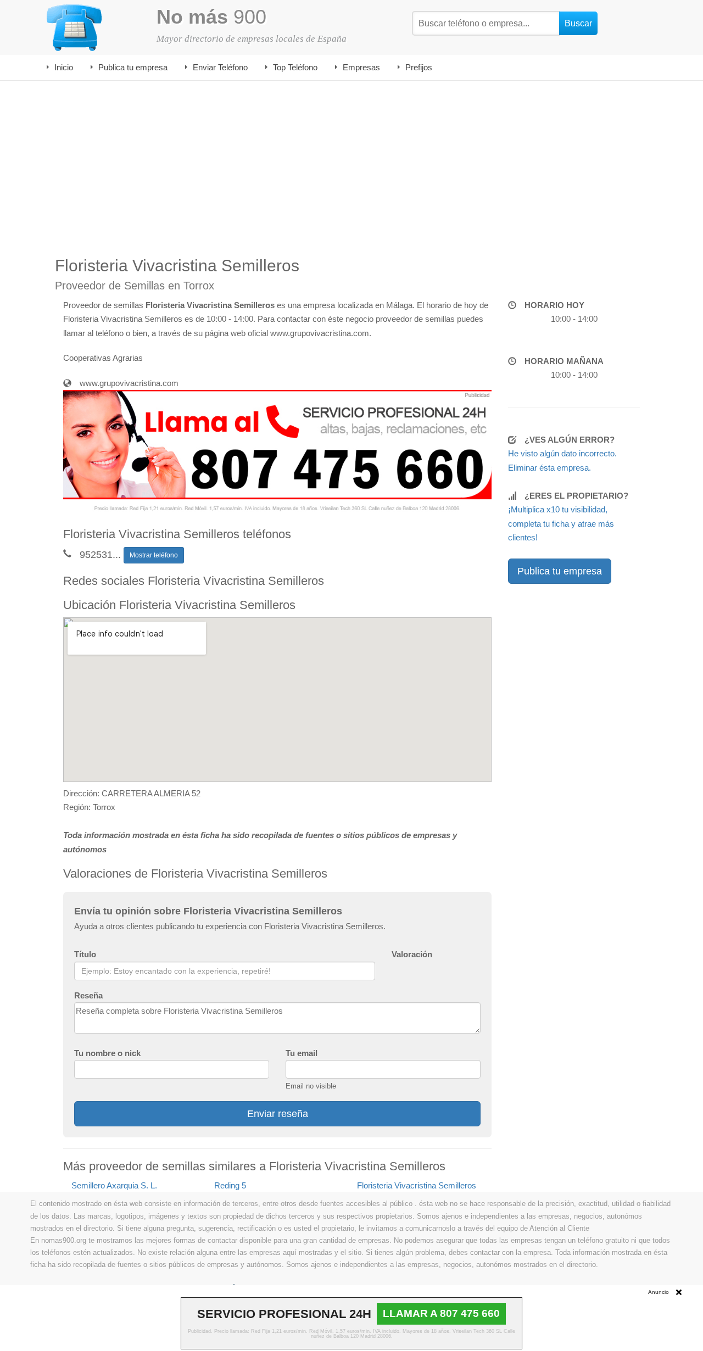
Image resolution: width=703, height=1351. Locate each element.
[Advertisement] (351, 163)
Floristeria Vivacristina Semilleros (416, 1185)
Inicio (63, 67)
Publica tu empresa (133, 67)
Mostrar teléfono (154, 555)
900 (211, 16)
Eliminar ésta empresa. (549, 467)
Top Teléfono (295, 67)
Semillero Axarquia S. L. (114, 1185)
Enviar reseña (277, 1113)
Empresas (361, 67)
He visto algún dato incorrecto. (562, 453)
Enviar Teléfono (220, 67)
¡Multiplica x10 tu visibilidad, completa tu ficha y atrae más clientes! (561, 523)
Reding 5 (230, 1185)
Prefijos (418, 67)
